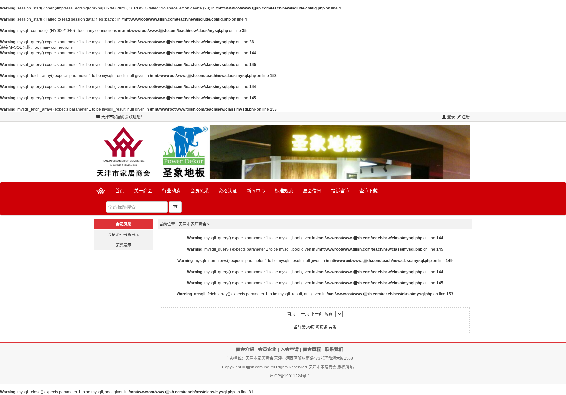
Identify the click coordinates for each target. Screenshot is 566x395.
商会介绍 (245, 349)
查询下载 (368, 190)
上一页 (303, 314)
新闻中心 (256, 190)
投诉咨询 (340, 190)
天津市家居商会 (115, 117)
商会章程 (312, 349)
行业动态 (171, 190)
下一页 (317, 314)
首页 (119, 190)
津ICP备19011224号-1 (290, 376)
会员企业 (267, 349)
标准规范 (284, 190)
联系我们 (334, 349)
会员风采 (199, 190)
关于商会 (143, 190)
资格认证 (227, 190)
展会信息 (312, 190)
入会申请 (289, 349)
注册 (465, 117)
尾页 (328, 314)
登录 (450, 117)
